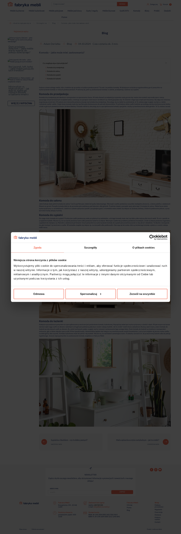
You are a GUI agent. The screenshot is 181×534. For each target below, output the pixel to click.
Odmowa (38, 293)
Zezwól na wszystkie (142, 293)
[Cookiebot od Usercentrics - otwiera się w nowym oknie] (151, 237)
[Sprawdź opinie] (3, 38)
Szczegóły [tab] (90, 247)
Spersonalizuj (88, 293)
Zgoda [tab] (38, 247)
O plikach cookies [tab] (143, 247)
